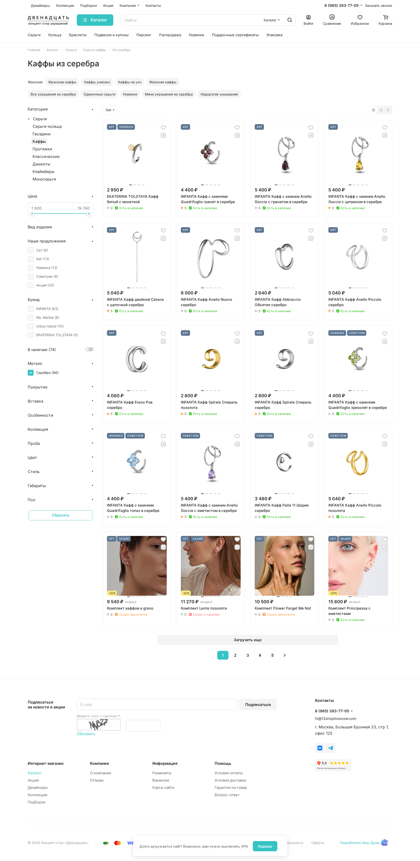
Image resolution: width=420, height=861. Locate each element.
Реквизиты (161, 773)
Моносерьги (44, 179)
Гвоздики (42, 133)
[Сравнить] (163, 135)
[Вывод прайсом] (388, 110)
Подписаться (258, 704)
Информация (164, 763)
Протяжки (42, 148)
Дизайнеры (38, 787)
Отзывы (97, 780)
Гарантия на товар (231, 787)
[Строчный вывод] (381, 110)
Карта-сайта (163, 787)
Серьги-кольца (47, 126)
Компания (99, 763)
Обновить (86, 733)
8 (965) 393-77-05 (341, 5)
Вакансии (160, 780)
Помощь (223, 763)
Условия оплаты (229, 773)
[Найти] (290, 20)
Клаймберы (43, 171)
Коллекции (37, 794)
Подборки (36, 802)
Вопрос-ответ (227, 794)
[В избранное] (163, 127)
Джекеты (41, 164)
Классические (46, 156)
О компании (100, 773)
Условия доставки (230, 780)
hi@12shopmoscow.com (335, 718)
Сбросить (61, 515)
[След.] (284, 655)
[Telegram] (330, 748)
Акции (33, 780)
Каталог (35, 773)
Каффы (39, 141)
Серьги (40, 118)
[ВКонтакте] (320, 748)
